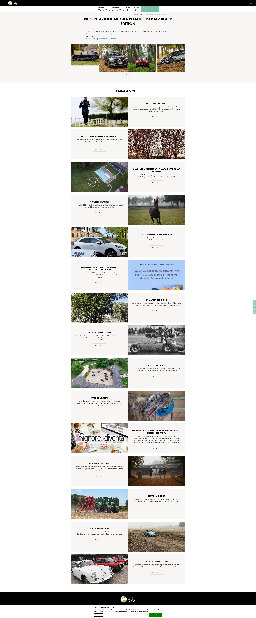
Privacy (138, 605)
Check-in (101, 7)
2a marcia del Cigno (99, 463)
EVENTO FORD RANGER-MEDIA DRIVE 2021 (100, 136)
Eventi (141, 14)
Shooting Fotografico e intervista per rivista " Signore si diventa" (156, 431)
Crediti (169, 605)
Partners (120, 605)
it (253, 3)
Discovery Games (157, 365)
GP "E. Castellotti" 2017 (156, 561)
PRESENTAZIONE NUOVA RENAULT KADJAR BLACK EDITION (160, 14)
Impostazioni (98, 615)
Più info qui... (156, 117)
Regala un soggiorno (93, 605)
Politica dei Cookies (157, 605)
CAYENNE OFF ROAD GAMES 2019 (156, 234)
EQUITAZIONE (236, 3)
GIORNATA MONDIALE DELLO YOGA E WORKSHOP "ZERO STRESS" (156, 170)
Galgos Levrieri (99, 398)
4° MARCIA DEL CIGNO (156, 104)
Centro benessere (224, 3)
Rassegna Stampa (109, 605)
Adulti (128, 7)
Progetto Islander (99, 202)
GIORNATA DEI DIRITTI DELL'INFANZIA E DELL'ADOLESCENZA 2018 (99, 268)
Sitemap (145, 605)
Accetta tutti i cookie (155, 615)
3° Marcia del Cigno (156, 300)
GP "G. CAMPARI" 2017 (99, 529)
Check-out (115, 7)
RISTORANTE (212, 3)
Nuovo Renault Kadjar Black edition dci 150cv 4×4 (101, 39)
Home (192, 3)
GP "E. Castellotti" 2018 (99, 332)
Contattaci (130, 605)
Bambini (136, 7)
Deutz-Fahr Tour (156, 496)
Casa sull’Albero (202, 3)
